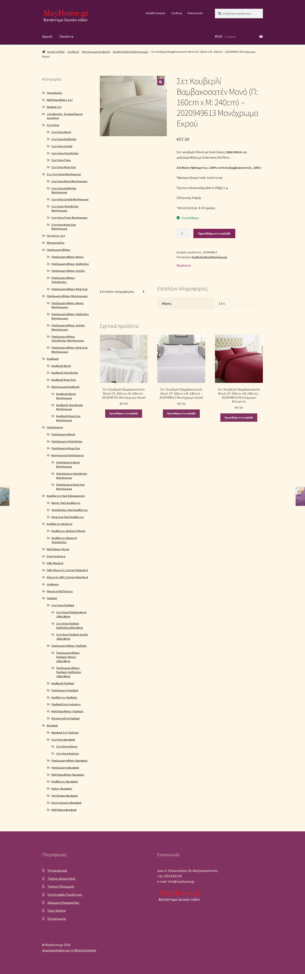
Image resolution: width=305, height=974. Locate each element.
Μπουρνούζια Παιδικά (65, 718)
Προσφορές (54, 93)
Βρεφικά (52, 725)
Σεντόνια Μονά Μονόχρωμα (69, 181)
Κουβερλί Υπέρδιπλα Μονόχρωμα (69, 407)
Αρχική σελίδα (56, 52)
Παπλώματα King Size (65, 448)
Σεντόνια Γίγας (61, 160)
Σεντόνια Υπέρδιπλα (64, 153)
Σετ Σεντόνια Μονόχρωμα (64, 174)
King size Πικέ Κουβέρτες (67, 517)
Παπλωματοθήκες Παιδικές (69, 646)
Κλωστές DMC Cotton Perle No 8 (67, 577)
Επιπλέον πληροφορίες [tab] (117, 291)
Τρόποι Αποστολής (62, 878)
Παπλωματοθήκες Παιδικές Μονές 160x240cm (68, 657)
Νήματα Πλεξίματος (60, 591)
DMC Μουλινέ (55, 563)
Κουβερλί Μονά (61, 366)
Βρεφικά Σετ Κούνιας (65, 732)
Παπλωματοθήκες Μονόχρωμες (67, 296)
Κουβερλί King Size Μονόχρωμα (68, 418)
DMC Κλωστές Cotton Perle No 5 (67, 570)
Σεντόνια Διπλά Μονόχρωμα (69, 199)
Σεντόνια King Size (63, 167)
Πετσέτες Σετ (56, 236)
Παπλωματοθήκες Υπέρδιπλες (63, 280)
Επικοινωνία (195, 13)
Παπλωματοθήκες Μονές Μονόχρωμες (67, 305)
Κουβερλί (73, 52)
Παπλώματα (55, 427)
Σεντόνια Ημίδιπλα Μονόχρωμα (63, 190)
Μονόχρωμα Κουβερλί (96, 52)
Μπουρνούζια (55, 243)
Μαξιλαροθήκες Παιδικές (67, 711)
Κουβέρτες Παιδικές (64, 697)
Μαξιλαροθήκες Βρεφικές (67, 775)
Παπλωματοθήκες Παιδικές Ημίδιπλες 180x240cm (68, 672)
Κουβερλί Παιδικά (62, 683)
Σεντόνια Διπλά (61, 146)
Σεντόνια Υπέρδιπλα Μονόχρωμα (64, 208)
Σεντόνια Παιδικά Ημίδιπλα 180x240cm (69, 626)
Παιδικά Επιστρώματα (66, 704)
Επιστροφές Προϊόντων (65, 894)
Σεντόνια (53, 125)
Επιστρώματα (56, 556)
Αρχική (47, 36)
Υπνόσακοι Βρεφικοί (64, 796)
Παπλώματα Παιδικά (64, 690)
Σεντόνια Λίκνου (66, 746)
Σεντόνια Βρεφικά (63, 739)
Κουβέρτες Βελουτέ (59, 524)
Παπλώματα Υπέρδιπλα (66, 441)
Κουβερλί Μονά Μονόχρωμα (130, 52)
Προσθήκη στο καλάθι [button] (123, 413)
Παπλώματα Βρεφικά (65, 767)
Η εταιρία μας (57, 870)
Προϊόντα (66, 36)
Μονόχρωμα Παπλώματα (67, 455)
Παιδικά (52, 598)
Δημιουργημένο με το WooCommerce (69, 950)
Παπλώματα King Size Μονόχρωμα (70, 487)
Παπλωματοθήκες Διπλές (68, 271)
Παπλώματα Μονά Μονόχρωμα (68, 464)
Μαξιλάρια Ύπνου (58, 549)
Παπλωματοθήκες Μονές (67, 257)
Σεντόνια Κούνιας (67, 753)
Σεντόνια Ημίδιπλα (63, 139)
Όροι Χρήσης (57, 910)
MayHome (184, 265)
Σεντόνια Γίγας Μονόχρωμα (69, 217)
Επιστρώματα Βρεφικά (66, 803)
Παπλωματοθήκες (59, 250)
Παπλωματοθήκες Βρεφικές (69, 760)
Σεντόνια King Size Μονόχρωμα (63, 227)
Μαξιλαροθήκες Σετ (60, 100)
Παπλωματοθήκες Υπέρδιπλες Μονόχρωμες (67, 339)
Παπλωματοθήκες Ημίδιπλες (70, 264)
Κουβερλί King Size (63, 380)
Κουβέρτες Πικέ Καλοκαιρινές (66, 496)
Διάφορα (53, 584)
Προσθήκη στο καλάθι (214, 233)
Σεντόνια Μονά (61, 132)
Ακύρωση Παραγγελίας (63, 902)
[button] (160, 82)
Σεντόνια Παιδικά (62, 605)
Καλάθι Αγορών (156, 13)
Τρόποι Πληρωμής (61, 886)
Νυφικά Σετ (54, 107)
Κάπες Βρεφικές (61, 788)
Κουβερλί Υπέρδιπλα (64, 373)
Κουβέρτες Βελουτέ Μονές (68, 531)
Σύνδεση (176, 13)
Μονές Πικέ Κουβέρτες (66, 503)
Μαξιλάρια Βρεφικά (63, 810)
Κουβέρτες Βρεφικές (64, 781)
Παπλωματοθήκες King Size (69, 289)
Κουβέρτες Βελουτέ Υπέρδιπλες (64, 540)
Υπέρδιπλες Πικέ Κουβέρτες (69, 510)
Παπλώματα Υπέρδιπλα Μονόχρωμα (71, 476)
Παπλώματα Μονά (63, 434)
